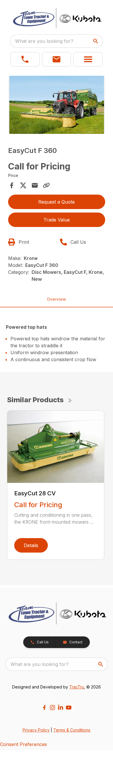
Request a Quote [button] (56, 202)
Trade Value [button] (56, 220)
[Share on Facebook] (11, 185)
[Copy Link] (46, 185)
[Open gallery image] (56, 105)
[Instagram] (52, 707)
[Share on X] (23, 185)
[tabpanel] (56, 106)
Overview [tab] (56, 299)
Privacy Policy (36, 730)
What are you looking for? (44, 41)
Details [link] (31, 545)
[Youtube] (69, 707)
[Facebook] (44, 707)
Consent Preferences (23, 744)
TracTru (76, 686)
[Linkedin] (60, 707)
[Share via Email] (34, 185)
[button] (25, 59)
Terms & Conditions (71, 730)
